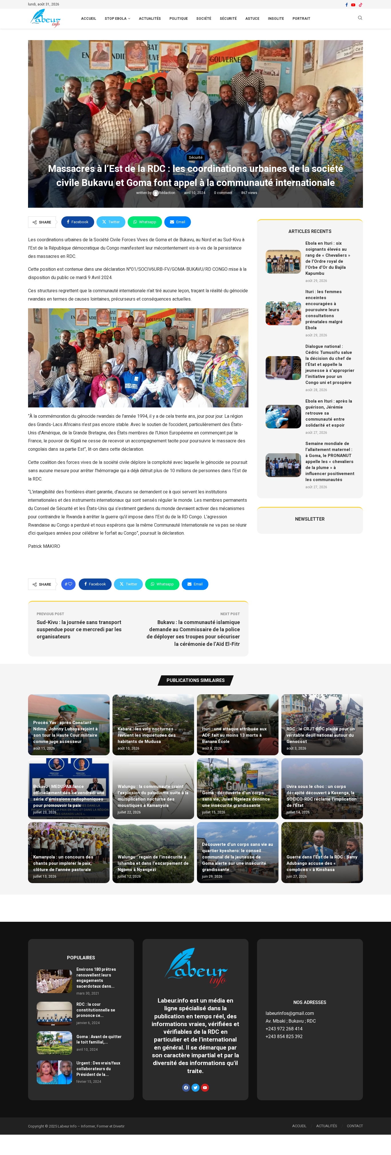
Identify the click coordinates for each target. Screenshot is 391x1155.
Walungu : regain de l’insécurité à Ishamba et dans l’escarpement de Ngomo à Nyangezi (153, 863)
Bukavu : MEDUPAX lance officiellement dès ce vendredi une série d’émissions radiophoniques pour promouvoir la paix (68, 796)
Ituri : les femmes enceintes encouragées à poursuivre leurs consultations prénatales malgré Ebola (324, 310)
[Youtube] (353, 5)
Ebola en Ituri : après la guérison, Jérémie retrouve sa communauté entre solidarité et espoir (328, 413)
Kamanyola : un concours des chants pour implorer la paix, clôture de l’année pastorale (63, 863)
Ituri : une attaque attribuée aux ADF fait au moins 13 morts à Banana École (234, 735)
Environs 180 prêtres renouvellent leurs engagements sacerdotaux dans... (96, 977)
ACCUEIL (88, 18)
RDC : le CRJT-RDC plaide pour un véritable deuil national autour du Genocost (321, 735)
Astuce (252, 18)
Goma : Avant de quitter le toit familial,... (99, 1040)
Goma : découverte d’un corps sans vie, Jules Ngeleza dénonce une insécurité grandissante (236, 799)
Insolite (276, 18)
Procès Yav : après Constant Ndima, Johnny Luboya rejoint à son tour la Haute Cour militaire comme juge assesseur (65, 732)
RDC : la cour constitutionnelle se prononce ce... (95, 1010)
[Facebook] (346, 5)
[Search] (360, 19)
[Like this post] (70, 584)
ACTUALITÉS (326, 1126)
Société (203, 18)
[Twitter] (195, 1088)
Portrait (301, 18)
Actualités (150, 18)
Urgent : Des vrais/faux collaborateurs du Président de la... (98, 1068)
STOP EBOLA (116, 18)
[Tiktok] (360, 5)
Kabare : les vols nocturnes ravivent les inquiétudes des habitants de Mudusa (147, 735)
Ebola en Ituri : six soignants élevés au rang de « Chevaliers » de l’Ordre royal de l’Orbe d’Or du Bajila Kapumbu (327, 258)
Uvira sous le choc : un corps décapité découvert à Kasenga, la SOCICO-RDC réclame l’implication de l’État (322, 796)
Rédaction (167, 192)
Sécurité (228, 18)
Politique (178, 18)
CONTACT (355, 1126)
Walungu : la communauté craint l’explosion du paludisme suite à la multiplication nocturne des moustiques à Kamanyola (153, 796)
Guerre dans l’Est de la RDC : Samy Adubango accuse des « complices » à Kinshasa (322, 863)
